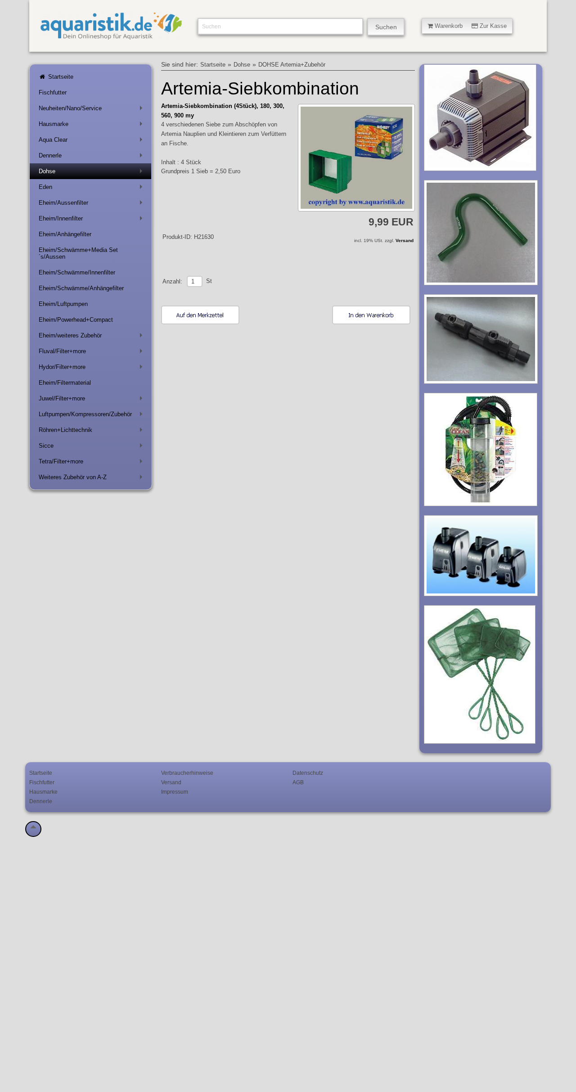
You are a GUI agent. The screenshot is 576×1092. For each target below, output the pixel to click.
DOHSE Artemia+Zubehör (291, 65)
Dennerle (92, 157)
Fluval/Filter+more (92, 353)
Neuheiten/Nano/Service (92, 110)
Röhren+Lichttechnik (92, 432)
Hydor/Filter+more (92, 369)
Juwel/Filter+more (92, 400)
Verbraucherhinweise (187, 773)
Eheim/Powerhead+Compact (76, 319)
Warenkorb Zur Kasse (470, 25)
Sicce (92, 447)
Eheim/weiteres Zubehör (92, 337)
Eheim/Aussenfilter (92, 204)
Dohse (92, 173)
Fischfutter (53, 92)
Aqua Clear (92, 141)
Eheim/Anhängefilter (65, 234)
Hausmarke (92, 126)
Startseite (59, 76)
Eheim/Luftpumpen (63, 304)
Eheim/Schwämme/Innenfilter (77, 272)
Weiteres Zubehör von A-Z (92, 479)
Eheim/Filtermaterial (65, 382)
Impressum (174, 792)
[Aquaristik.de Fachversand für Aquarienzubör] (111, 36)
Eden (92, 189)
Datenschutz (307, 773)
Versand (405, 240)
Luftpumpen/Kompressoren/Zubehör (92, 416)
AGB (298, 782)
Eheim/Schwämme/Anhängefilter (81, 288)
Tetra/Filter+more (92, 463)
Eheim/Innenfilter (92, 220)
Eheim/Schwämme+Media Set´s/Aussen (78, 253)
